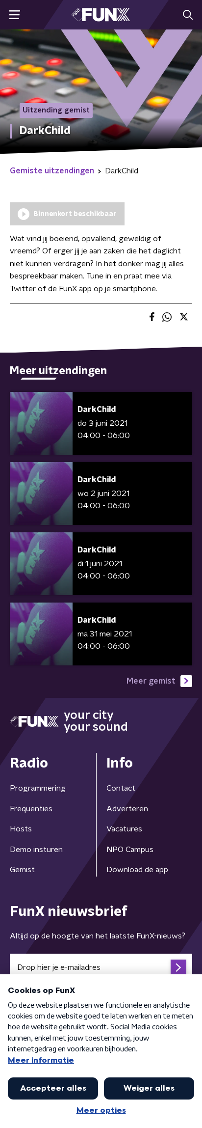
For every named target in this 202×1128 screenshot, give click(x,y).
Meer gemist (151, 681)
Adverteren (127, 809)
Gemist (22, 870)
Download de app (137, 870)
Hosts (21, 829)
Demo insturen (36, 849)
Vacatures (124, 829)
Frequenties (31, 809)
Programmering (38, 788)
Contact (120, 788)
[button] (14, 15)
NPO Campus (129, 849)
